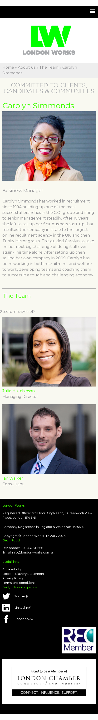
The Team (49, 67)
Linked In (22, 607)
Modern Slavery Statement (23, 574)
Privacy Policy (13, 578)
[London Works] (49, 52)
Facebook (24, 619)
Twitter (21, 596)
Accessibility (11, 569)
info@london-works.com (32, 552)
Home (8, 67)
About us (26, 67)
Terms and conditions (18, 583)
